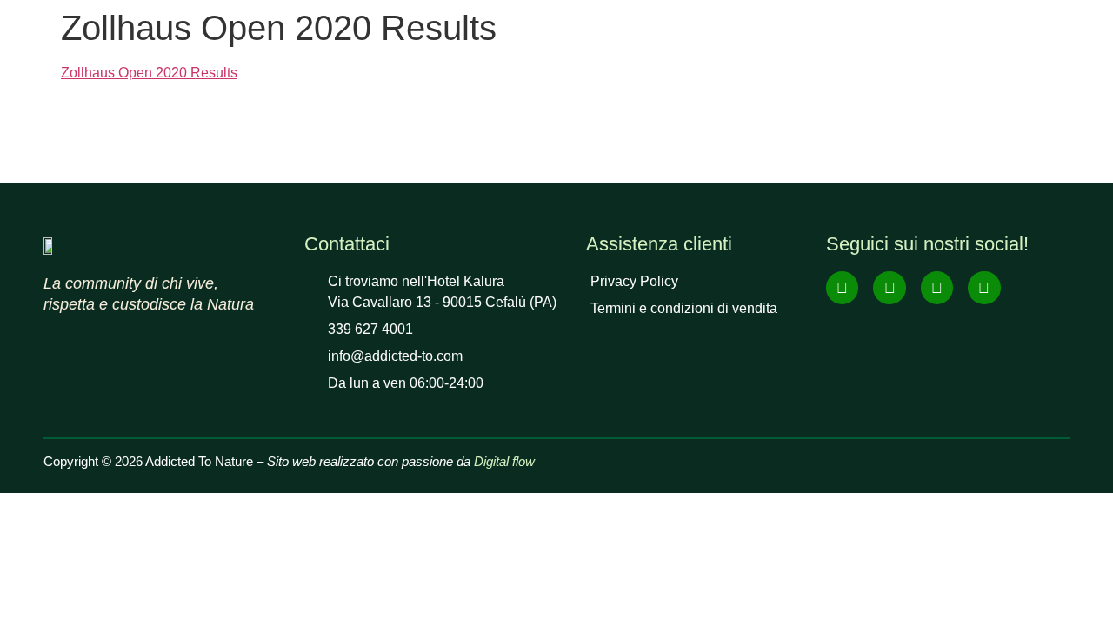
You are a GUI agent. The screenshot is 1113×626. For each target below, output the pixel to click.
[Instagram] (889, 287)
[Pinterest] (984, 287)
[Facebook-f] (842, 287)
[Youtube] (937, 287)
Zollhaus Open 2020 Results (149, 72)
